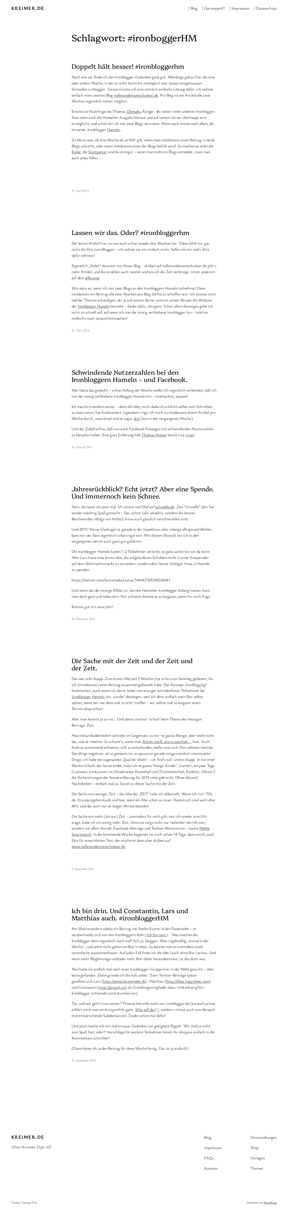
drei (137, 418)
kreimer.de (27, 8)
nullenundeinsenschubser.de (136, 95)
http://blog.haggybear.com (188, 981)
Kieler (76, 151)
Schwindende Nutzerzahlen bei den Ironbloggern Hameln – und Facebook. (129, 375)
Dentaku (134, 111)
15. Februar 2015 (82, 447)
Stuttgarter (97, 151)
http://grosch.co (112, 987)
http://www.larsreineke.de (124, 981)
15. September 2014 (84, 1060)
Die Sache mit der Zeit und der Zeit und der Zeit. (132, 664)
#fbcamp (92, 277)
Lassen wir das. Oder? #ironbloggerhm (130, 232)
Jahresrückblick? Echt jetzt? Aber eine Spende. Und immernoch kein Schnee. (143, 492)
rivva (189, 434)
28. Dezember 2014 (83, 619)
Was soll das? (145, 1009)
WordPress (270, 1202)
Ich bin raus (156, 934)
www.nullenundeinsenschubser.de (98, 846)
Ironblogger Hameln (94, 306)
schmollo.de (164, 506)
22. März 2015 (80, 330)
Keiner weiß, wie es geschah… (167, 741)
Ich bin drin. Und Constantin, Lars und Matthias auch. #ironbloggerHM (130, 914)
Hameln (113, 129)
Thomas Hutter (154, 434)
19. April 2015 (80, 190)
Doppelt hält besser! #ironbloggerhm (128, 66)
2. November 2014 (83, 869)
